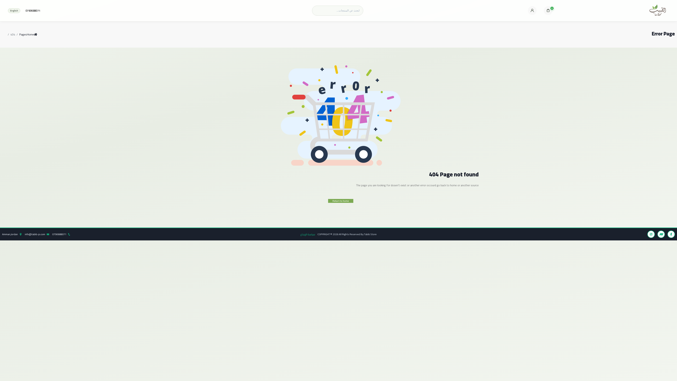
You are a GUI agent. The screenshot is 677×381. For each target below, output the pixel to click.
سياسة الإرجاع (307, 234)
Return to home (341, 201)
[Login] (532, 10)
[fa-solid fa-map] (661, 234)
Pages (23, 34)
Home (30, 34)
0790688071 (33, 10)
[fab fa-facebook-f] (671, 234)
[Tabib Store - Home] (658, 10)
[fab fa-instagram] (651, 234)
